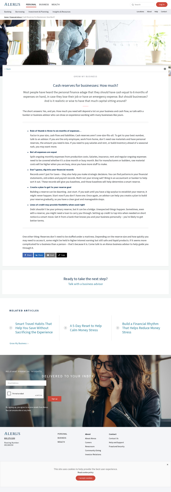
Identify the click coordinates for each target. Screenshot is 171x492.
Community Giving (93, 450)
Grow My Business (18, 343)
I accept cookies (85, 478)
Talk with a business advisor (85, 284)
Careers (88, 442)
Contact (164, 11)
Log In (161, 4)
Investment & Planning (39, 11)
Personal (31, 4)
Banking (7, 11)
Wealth (56, 4)
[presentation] (25, 394)
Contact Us (113, 438)
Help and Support (116, 442)
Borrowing (20, 11)
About (149, 11)
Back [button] (8, 69)
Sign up (54, 399)
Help (156, 11)
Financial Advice (16, 17)
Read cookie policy (85, 472)
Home (6, 17)
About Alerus (90, 438)
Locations (140, 11)
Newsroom (90, 446)
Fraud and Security (116, 446)
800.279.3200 (9, 438)
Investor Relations (93, 454)
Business (44, 4)
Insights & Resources (61, 11)
